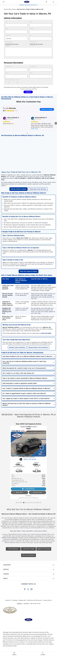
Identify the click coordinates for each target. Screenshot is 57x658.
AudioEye (26, 603)
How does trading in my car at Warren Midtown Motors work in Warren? (27, 356)
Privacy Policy (47, 600)
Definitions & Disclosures (34, 600)
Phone (31, 73)
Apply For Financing (43, 549)
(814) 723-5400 (46, 333)
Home (14, 9)
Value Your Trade (38, 494)
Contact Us (8, 600)
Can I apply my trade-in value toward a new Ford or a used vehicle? (26, 398)
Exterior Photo (8, 41)
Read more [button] (34, 129)
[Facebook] (25, 589)
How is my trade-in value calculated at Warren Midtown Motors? (25, 378)
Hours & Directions (28, 555)
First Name (8, 66)
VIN (30, 35)
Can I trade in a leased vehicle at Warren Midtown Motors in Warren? (26, 388)
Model (6, 28)
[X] (28, 589)
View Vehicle (20, 494)
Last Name (32, 66)
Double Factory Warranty (10, 537)
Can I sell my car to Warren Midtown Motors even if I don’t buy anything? (24, 362)
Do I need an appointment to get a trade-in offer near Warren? (24, 393)
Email (7, 73)
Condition (8, 35)
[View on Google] (4, 118)
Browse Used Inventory (17, 347)
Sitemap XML (22, 600)
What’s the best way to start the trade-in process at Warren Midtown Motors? (27, 404)
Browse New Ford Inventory (38, 347)
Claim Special (29, 491)
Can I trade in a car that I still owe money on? (18, 373)
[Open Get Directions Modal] (46, 2)
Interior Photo (33, 41)
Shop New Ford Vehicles (38, 189)
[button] (1, 123)
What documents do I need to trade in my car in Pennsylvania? (24, 368)
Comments (7, 46)
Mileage (31, 28)
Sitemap (15, 600)
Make (30, 21)
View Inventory (13, 549)
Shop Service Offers (41, 531)
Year (6, 21)
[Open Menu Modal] (3, 2)
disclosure (28, 497)
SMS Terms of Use (35, 603)
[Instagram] (31, 589)
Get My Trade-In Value (18, 189)
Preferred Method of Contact (12, 79)
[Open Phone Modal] (53, 2)
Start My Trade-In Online (28, 271)
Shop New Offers (15, 531)
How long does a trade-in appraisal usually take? (20, 383)
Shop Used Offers (27, 531)
